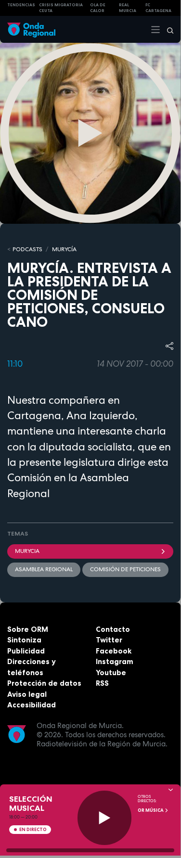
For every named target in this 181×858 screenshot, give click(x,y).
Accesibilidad (31, 704)
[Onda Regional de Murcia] (31, 29)
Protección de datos (44, 683)
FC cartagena (158, 7)
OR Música (151, 810)
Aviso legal (27, 694)
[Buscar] (167, 29)
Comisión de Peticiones (125, 569)
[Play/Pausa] (105, 818)
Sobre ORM (27, 629)
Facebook (113, 650)
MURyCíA (64, 249)
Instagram (114, 661)
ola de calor (97, 7)
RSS (102, 683)
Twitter (109, 639)
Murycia (27, 551)
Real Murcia (127, 7)
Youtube (111, 672)
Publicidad (26, 650)
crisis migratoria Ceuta (61, 7)
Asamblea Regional (44, 569)
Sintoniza (24, 639)
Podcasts (27, 249)
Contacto (113, 629)
